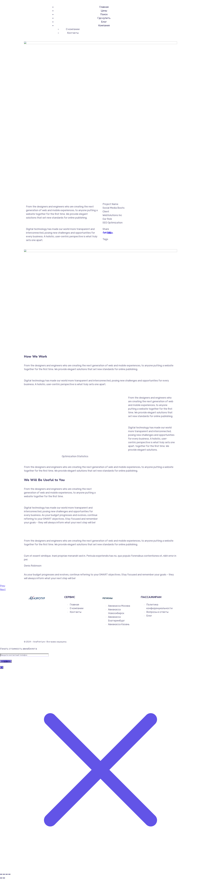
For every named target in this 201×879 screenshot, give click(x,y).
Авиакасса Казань (118, 624)
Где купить (103, 18)
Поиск (104, 14)
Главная (104, 6)
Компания (104, 25)
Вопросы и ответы (157, 611)
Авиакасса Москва (119, 605)
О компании (73, 29)
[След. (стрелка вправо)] (4, 877)
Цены (104, 10)
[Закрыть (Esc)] (9, 874)
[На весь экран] (4, 874)
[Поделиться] (6, 874)
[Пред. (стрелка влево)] (1, 877)
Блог (104, 21)
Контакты (73, 32)
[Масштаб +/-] (1, 874)
